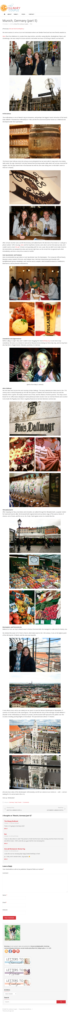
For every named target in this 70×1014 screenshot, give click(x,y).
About (10, 14)
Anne (22, 245)
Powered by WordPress (25, 1009)
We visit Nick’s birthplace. (16, 29)
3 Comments (26, 802)
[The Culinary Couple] (35, 7)
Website (5, 910)
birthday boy (46, 341)
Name (5, 895)
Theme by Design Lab (8, 1011)
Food (23, 14)
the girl (17, 247)
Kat (5, 834)
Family (16, 14)
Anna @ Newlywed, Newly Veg (14, 849)
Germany (11, 802)
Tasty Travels (18, 802)
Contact (31, 14)
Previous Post (14, 809)
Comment (5, 873)
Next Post (55, 809)
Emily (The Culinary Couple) (21, 24)
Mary (4, 36)
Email (5, 902)
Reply (6, 828)
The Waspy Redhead (11, 821)
